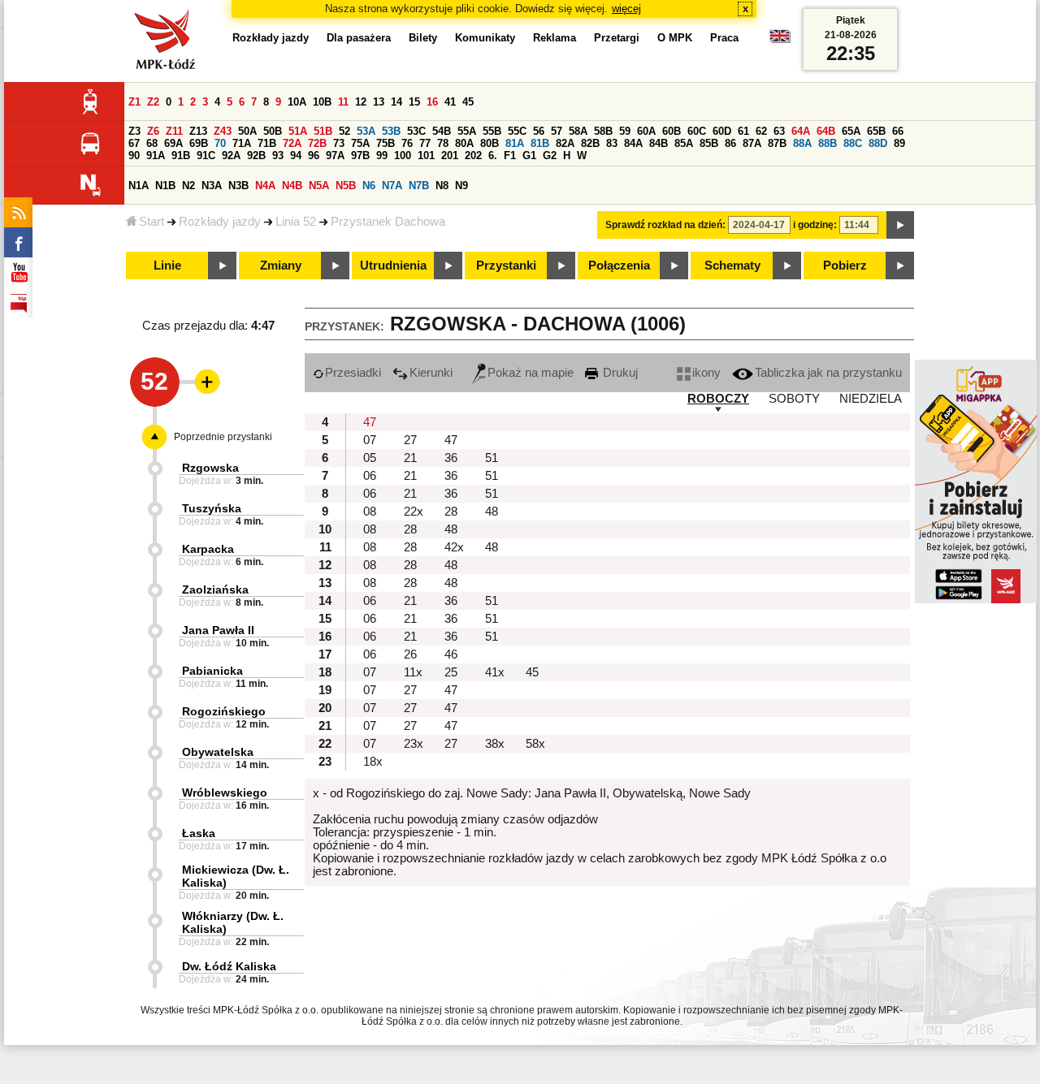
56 (538, 131)
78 (442, 143)
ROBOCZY (718, 398)
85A (683, 143)
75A (360, 143)
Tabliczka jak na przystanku (828, 372)
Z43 (223, 131)
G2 (550, 155)
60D (722, 131)
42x (454, 547)
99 (382, 155)
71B (267, 143)
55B (492, 131)
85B (709, 143)
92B (256, 155)
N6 (368, 185)
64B (826, 131)
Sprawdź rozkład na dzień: (665, 225)
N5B (346, 185)
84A (633, 143)
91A (155, 155)
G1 (529, 155)
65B (876, 131)
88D (878, 143)
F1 (510, 155)
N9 (461, 185)
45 (468, 102)
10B (322, 102)
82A (565, 143)
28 (450, 511)
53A (366, 131)
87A (752, 143)
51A (297, 131)
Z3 (134, 131)
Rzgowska (210, 467)
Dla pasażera (359, 38)
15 (414, 102)
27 (410, 440)
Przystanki (506, 265)
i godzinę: (815, 225)
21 (410, 457)
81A (514, 143)
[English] (780, 40)
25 (450, 672)
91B (180, 155)
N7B (419, 185)
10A (297, 102)
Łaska (198, 833)
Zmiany (280, 265)
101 (426, 155)
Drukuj (619, 372)
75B (385, 143)
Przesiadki (353, 372)
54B (441, 131)
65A (851, 131)
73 (338, 143)
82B (590, 143)
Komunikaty (485, 38)
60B (671, 131)
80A (464, 143)
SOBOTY (794, 398)
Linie (167, 265)
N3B (238, 185)
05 (369, 457)
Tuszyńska (211, 508)
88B (827, 143)
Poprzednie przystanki (223, 437)
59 (624, 131)
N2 (188, 185)
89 (899, 143)
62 (761, 131)
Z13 (198, 131)
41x (495, 672)
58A (578, 131)
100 (402, 155)
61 (743, 131)
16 (432, 102)
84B (658, 143)
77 (425, 143)
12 (360, 102)
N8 (442, 185)
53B (391, 131)
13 (378, 102)
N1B (165, 185)
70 (220, 143)
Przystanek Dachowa (388, 221)
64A (800, 131)
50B (272, 131)
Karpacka (208, 548)
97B (360, 155)
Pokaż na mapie (531, 372)
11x (413, 672)
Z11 (174, 131)
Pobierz (845, 265)
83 (612, 143)
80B (489, 143)
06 (369, 475)
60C (696, 131)
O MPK (674, 38)
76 (407, 143)
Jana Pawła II (218, 630)
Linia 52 (295, 221)
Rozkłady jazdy (220, 221)
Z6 (153, 131)
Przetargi (616, 38)
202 (473, 155)
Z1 (134, 102)
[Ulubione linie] (202, 381)
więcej (626, 8)
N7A (392, 185)
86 (730, 143)
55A (466, 131)
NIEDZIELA (870, 398)
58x (535, 743)
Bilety (423, 38)
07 (369, 440)
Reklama (554, 38)
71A (241, 143)
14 (396, 102)
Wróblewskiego (224, 792)
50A (247, 131)
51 (491, 457)
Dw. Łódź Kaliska (229, 966)
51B (323, 131)
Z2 (153, 102)
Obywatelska (218, 751)
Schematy (732, 265)
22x (413, 511)
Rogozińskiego (224, 711)
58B (603, 131)
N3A (212, 185)
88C (852, 143)
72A (292, 143)
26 (410, 654)
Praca (724, 38)
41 (450, 102)
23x (413, 743)
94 (295, 155)
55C (517, 131)
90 (134, 155)
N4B (292, 185)
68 (152, 143)
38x (495, 743)
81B (540, 143)
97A (335, 155)
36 (450, 457)
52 (344, 131)
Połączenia (619, 265)
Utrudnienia (393, 265)
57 (556, 131)
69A (173, 143)
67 (134, 143)
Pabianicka (212, 670)
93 (278, 155)
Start (151, 221)
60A (646, 131)
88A (802, 143)
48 (491, 511)
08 (369, 511)
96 (313, 155)
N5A (319, 185)
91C (206, 155)
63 (779, 131)
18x (373, 761)
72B (317, 143)
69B (198, 143)
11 (343, 102)
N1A (138, 185)
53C (416, 131)
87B (777, 143)
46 (450, 654)
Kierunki (431, 372)
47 (369, 422)
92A (231, 155)
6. (492, 155)
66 (898, 131)
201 (449, 155)
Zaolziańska (215, 589)
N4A (265, 185)
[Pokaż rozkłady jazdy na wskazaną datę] (900, 225)
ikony (706, 372)
